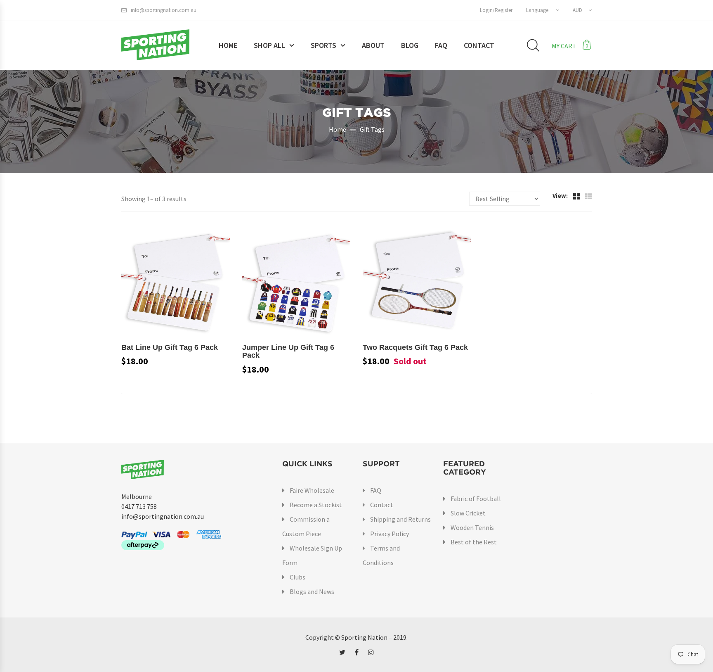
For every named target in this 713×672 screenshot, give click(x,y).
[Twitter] (342, 652)
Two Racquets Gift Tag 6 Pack (415, 347)
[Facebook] (357, 652)
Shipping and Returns (400, 519)
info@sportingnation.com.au (163, 10)
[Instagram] (371, 652)
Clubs (297, 577)
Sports (323, 45)
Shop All (269, 45)
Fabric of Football (476, 498)
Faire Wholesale (312, 490)
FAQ (441, 45)
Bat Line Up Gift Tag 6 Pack (169, 347)
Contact (479, 45)
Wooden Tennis (472, 527)
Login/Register (496, 10)
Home (228, 45)
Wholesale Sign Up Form (312, 555)
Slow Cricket (468, 513)
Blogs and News (312, 591)
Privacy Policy (389, 534)
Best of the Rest (474, 542)
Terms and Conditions (381, 555)
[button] (542, 10)
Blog (409, 45)
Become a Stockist (316, 505)
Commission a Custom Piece (306, 526)
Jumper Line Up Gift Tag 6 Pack (288, 351)
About (373, 45)
